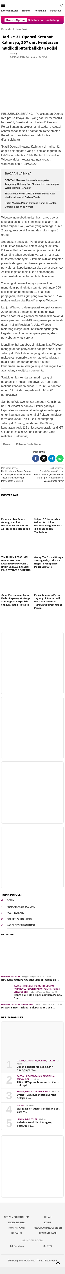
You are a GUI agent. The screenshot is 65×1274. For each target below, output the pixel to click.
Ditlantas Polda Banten (29, 444)
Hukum (37, 986)
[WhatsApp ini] (60, 458)
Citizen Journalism (16, 1217)
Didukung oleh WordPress (21, 1260)
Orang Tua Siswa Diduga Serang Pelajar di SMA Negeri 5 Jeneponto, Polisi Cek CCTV (48, 561)
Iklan (47, 1217)
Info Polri (31, 1092)
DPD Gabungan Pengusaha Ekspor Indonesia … (30, 980)
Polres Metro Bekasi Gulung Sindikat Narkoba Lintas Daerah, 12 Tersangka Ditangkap (15, 523)
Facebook (19, 1246)
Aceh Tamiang (15, 913)
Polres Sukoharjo (19, 919)
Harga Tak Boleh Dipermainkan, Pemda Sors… (38, 996)
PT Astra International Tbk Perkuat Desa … (28, 1007)
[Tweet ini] (43, 458)
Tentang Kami (48, 1233)
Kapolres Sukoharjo (21, 925)
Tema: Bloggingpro (47, 1260)
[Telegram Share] (51, 458)
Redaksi (16, 1233)
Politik (47, 989)
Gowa (10, 900)
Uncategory (21, 992)
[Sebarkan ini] (35, 458)
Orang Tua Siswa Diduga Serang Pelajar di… (36, 1096)
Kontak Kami (16, 1227)
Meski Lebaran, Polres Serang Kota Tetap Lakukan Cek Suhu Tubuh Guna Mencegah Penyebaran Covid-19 (16, 474)
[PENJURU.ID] (32, 5)
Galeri (20, 1061)
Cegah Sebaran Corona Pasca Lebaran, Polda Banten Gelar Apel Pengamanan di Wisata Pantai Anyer (49, 474)
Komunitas (48, 986)
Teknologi (23, 1079)
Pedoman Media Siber (48, 1227)
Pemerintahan (34, 989)
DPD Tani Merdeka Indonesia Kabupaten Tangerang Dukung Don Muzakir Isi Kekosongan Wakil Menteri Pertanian (32, 184)
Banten (7, 444)
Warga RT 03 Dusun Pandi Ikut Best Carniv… (38, 1110)
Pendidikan (49, 1076)
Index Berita (16, 1222)
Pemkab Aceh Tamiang (21, 906)
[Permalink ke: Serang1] (4, 55)
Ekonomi (15, 977)
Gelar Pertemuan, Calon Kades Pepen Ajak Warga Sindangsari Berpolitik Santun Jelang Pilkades (15, 599)
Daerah (5, 977)
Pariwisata (20, 989)
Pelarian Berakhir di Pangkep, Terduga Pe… (35, 1124)
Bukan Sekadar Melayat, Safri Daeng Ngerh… (35, 1068)
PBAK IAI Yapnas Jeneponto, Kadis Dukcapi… (38, 1084)
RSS (49, 1246)
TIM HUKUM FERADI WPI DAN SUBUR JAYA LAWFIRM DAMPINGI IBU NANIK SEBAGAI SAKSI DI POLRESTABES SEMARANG (16, 563)
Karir (47, 1222)
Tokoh (56, 989)
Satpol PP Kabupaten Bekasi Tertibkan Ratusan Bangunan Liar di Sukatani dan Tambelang (48, 525)
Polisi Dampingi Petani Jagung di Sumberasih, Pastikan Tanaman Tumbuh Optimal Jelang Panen (48, 601)
